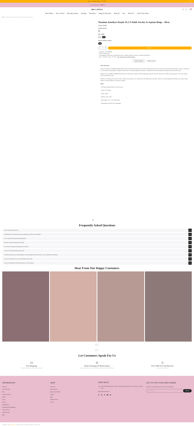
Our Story (4, 386)
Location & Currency (95, 4)
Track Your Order (143, 13)
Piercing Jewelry (72, 13)
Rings (51, 397)
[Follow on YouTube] (107, 395)
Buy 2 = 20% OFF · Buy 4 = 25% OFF (97, 1)
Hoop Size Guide (6, 412)
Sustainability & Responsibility (9, 407)
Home (3, 17)
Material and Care (151, 60)
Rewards (4, 402)
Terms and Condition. (29, 424)
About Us (131, 13)
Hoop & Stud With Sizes (55, 391)
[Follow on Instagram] (101, 395)
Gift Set (52, 402)
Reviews (4, 397)
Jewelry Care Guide (6, 394)
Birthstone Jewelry (54, 399)
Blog (3, 414)
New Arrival (60, 13)
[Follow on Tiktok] (110, 395)
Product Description (138, 60)
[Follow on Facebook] (99, 395)
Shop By (117, 13)
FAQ (3, 391)
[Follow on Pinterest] (104, 395)
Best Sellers (49, 13)
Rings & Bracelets (105, 13)
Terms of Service (6, 409)
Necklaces (92, 13)
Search (3, 399)
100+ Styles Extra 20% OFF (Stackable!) (126, 57)
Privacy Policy (37, 424)
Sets (123, 13)
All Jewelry (52, 386)
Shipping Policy (5, 404)
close (3, 1)
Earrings (83, 13)
